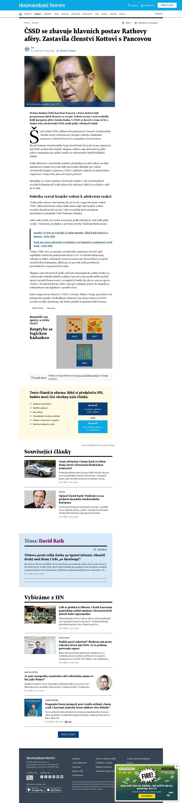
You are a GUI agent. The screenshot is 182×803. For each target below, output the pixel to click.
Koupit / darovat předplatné (138, 759)
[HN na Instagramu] (49, 776)
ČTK (32, 47)
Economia (76, 767)
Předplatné (167, 5)
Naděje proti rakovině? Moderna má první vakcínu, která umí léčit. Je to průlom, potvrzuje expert (85, 645)
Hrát (74, 336)
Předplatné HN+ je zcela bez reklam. (102, 445)
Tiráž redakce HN (79, 763)
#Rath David (37, 308)
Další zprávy (68, 734)
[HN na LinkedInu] (53, 776)
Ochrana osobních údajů (106, 759)
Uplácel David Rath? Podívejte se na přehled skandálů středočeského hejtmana (81, 499)
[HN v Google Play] (36, 789)
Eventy (130, 763)
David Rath (51, 541)
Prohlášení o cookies (104, 763)
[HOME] (20, 14)
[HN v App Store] (54, 789)
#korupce (51, 308)
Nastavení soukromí (104, 767)
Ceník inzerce (77, 775)
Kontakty (76, 759)
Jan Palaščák (31, 672)
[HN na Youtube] (61, 776)
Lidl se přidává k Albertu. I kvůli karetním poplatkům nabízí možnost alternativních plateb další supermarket (85, 610)
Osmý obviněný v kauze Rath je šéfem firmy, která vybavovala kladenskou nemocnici (82, 465)
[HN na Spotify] (57, 776)
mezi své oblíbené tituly (88, 375)
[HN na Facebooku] (46, 776)
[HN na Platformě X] (42, 776)
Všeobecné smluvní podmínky (108, 771)
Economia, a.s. (43, 762)
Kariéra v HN (77, 771)
